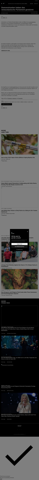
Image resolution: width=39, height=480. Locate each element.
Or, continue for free (20, 249)
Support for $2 (19, 244)
